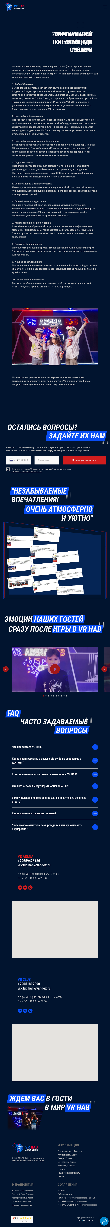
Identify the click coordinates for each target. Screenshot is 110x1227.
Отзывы (72, 1162)
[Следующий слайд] (104, 669)
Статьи (61, 1176)
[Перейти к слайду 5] (53, 695)
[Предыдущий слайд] (6, 669)
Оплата (69, 1158)
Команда (71, 1166)
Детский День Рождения (22, 1190)
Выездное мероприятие (22, 1205)
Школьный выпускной (21, 1201)
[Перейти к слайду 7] (58, 695)
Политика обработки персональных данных (76, 1198)
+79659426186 (29, 861)
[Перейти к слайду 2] (46, 695)
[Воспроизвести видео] (55, 669)
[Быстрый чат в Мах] (30, 887)
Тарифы (61, 1158)
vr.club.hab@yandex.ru (34, 865)
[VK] (20, 887)
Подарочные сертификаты (69, 1173)
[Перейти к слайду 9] (64, 695)
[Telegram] (25, 887)
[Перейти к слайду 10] (66, 695)
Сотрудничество (65, 1151)
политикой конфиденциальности (26, 471)
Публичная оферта (65, 1194)
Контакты (62, 1190)
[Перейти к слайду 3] (48, 695)
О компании (63, 1162)
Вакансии (62, 1166)
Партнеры (78, 1151)
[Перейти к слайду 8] (61, 695)
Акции (74, 1155)
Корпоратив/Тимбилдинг (22, 1198)
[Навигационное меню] (105, 7)
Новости (61, 1169)
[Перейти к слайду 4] (51, 695)
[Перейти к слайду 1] (43, 695)
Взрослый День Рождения (23, 1194)
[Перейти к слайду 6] (56, 695)
